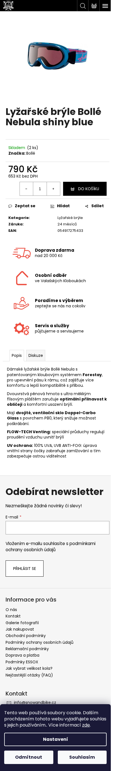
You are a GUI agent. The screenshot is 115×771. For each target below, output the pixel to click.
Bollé (30, 153)
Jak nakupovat (20, 629)
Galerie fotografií (22, 623)
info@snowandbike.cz (35, 702)
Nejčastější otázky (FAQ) (29, 675)
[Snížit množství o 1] (26, 188)
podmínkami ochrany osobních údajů (50, 547)
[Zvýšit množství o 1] (53, 188)
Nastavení (55, 739)
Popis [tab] (17, 355)
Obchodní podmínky (26, 635)
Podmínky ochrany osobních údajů (39, 642)
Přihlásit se (24, 568)
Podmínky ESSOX (22, 662)
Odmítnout (28, 757)
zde (86, 725)
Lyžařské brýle (70, 217)
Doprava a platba (22, 655)
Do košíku (88, 189)
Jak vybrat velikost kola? (29, 668)
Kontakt (13, 616)
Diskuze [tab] (35, 355)
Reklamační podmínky (27, 649)
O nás (11, 609)
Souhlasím (82, 757)
